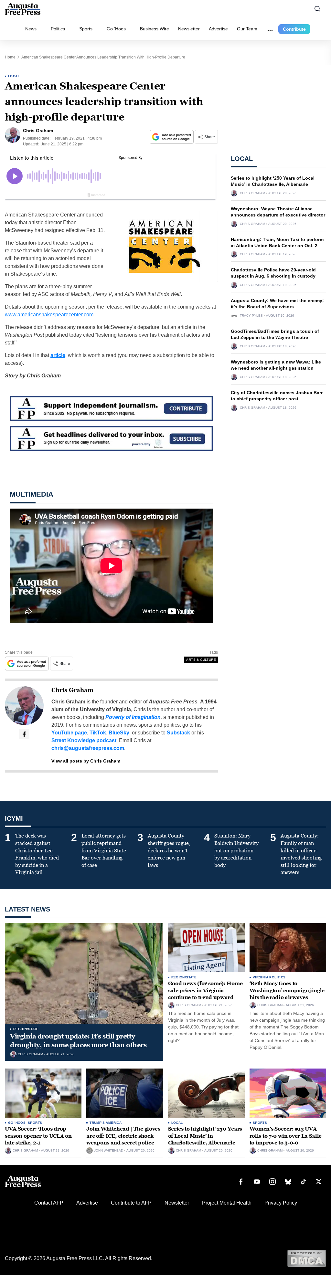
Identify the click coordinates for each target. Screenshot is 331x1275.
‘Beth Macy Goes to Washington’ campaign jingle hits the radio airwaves (287, 990)
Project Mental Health (226, 1203)
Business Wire (154, 28)
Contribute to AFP (131, 1203)
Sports (85, 28)
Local (14, 76)
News (31, 28)
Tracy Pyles (251, 315)
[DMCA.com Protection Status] (306, 1258)
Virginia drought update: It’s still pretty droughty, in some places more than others (78, 1040)
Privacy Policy (280, 1203)
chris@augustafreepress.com (87, 748)
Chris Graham (72, 690)
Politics (58, 28)
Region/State (26, 1029)
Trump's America (106, 1122)
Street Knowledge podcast (83, 740)
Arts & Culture (201, 659)
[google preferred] (172, 137)
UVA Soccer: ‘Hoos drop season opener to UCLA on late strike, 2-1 (38, 1135)
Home (10, 57)
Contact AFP (48, 1203)
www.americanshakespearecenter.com (49, 314)
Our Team (247, 28)
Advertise (218, 28)
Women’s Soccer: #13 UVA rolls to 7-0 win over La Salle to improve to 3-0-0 (286, 1135)
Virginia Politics (269, 977)
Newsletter (189, 28)
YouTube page (69, 732)
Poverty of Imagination (133, 717)
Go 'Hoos (17, 1122)
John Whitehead (108, 1150)
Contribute (294, 29)
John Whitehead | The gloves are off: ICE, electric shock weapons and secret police (123, 1135)
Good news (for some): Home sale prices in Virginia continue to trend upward (205, 990)
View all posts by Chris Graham (85, 761)
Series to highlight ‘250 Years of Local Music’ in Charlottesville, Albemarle (205, 1135)
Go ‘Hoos (116, 28)
